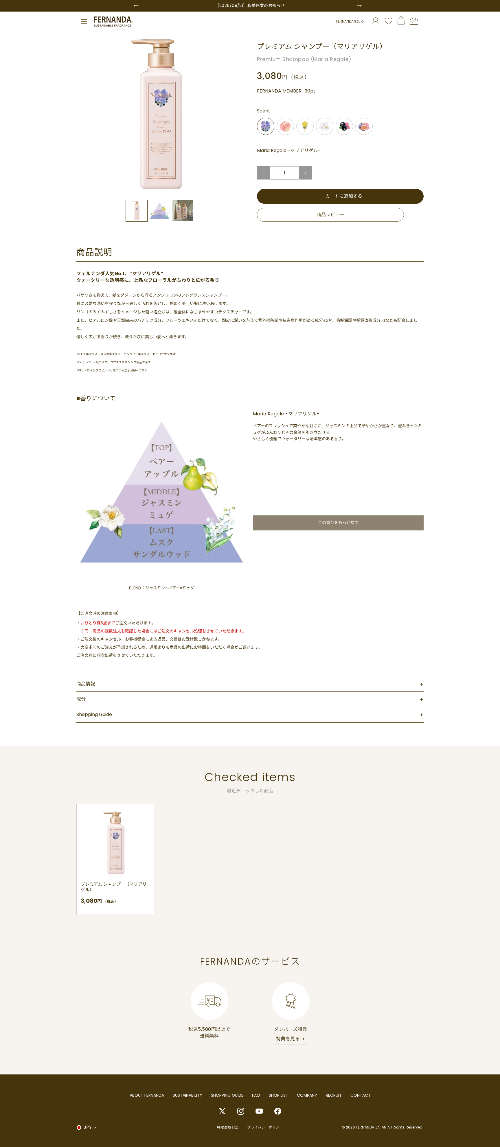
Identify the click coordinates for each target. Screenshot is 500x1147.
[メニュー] (84, 22)
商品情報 (85, 683)
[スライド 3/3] (182, 210)
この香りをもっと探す (338, 523)
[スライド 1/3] (136, 210)
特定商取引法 (227, 1127)
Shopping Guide (94, 714)
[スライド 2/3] (159, 210)
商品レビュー (330, 214)
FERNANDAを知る (350, 21)
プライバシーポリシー (265, 1127)
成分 (81, 699)
